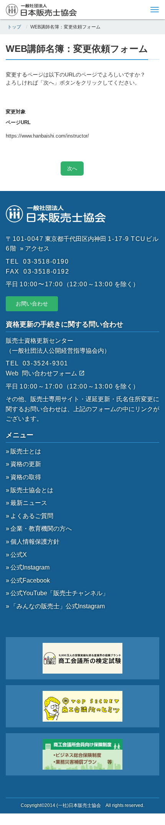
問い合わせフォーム (50, 373)
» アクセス (35, 248)
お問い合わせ (32, 303)
